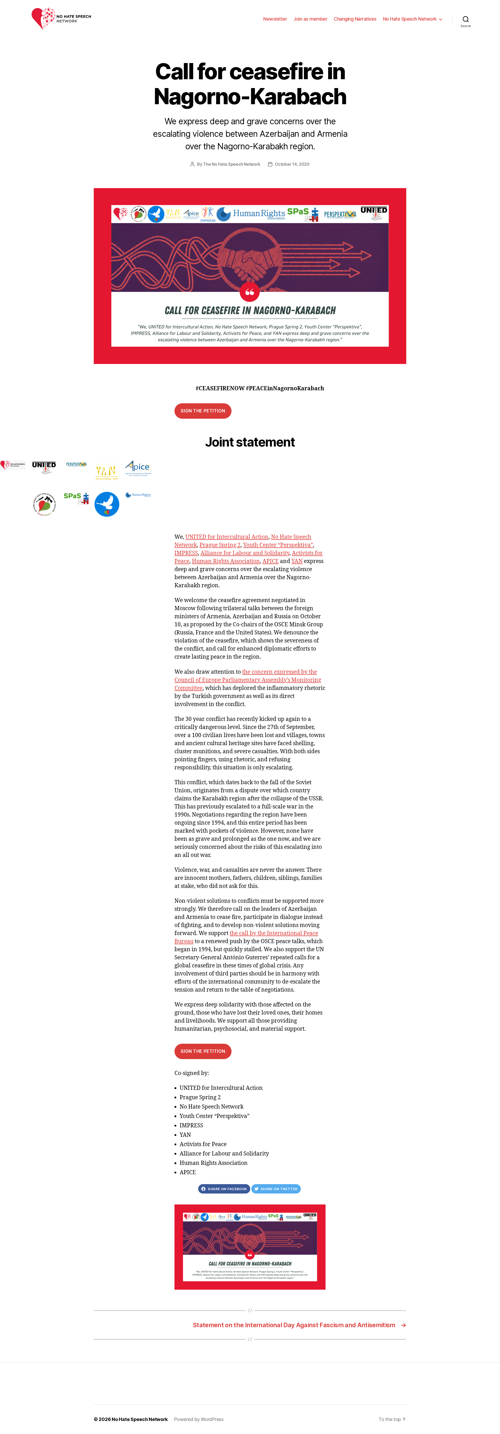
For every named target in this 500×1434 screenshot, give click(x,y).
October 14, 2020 (292, 164)
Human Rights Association (226, 561)
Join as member (310, 19)
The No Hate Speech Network (231, 164)
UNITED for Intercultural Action (226, 537)
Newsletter (275, 19)
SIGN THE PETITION (203, 410)
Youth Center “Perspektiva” (278, 545)
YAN (297, 561)
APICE (270, 561)
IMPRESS (186, 553)
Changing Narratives (355, 19)
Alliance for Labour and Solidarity (245, 553)
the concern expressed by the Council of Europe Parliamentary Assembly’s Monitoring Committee (247, 680)
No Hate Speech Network (410, 19)
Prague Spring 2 (220, 545)
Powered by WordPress (199, 1419)
